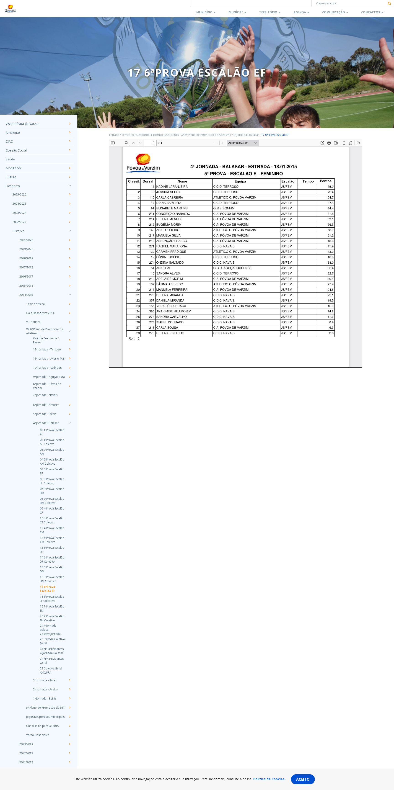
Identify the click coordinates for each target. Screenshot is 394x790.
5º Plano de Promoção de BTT (45, 708)
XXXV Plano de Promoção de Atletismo (44, 331)
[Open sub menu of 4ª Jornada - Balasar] (69, 423)
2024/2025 (19, 204)
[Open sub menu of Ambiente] (69, 132)
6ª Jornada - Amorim (46, 405)
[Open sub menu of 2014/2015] (69, 294)
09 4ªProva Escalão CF (52, 511)
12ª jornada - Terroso (47, 349)
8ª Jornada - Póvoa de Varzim (47, 386)
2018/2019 (26, 258)
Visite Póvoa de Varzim (22, 123)
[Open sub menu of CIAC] (69, 141)
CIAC (9, 141)
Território (268, 12)
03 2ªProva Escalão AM (52, 452)
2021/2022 (26, 240)
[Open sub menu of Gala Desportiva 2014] (69, 313)
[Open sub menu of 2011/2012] (69, 762)
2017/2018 (26, 267)
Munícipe (236, 12)
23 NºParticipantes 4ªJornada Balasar (52, 651)
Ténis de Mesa (35, 304)
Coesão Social (16, 150)
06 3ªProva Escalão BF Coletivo (52, 481)
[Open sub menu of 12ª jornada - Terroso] (69, 349)
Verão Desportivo (37, 735)
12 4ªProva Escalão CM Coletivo (52, 540)
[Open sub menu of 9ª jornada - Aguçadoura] (69, 376)
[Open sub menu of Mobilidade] (69, 168)
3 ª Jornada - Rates (45, 680)
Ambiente (13, 132)
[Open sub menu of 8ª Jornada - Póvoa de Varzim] (69, 385)
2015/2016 (26, 286)
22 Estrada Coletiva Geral (52, 641)
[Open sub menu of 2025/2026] (69, 194)
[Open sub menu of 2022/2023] (69, 221)
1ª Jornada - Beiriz (44, 698)
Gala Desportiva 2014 (40, 313)
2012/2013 (26, 753)
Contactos (370, 12)
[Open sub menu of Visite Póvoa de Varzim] (69, 123)
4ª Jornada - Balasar (46, 423)
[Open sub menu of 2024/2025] (69, 203)
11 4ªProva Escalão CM (52, 530)
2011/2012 (26, 762)
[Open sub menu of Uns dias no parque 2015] (69, 725)
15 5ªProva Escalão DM (52, 569)
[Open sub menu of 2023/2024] (69, 212)
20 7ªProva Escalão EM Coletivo (52, 618)
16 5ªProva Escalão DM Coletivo (52, 579)
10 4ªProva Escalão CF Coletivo (52, 520)
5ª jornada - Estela (44, 414)
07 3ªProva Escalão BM (52, 491)
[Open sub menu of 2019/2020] (69, 249)
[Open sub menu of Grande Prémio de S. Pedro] (69, 340)
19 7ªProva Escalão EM (52, 608)
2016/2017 (26, 276)
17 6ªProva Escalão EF (47, 589)
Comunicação (333, 12)
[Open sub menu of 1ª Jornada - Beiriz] (69, 698)
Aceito (303, 779)
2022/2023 (19, 222)
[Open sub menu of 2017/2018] (69, 267)
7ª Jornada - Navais (45, 395)
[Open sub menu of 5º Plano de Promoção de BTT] (69, 707)
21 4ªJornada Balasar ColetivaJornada (50, 630)
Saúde (10, 159)
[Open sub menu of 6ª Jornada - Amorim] (69, 404)
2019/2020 (26, 249)
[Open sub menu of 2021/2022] (69, 240)
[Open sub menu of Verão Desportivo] (69, 735)
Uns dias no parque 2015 (42, 726)
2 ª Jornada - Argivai (45, 689)
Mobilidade (14, 168)
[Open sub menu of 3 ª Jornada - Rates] (69, 680)
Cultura (11, 177)
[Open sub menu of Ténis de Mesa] (69, 303)
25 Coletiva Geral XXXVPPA (51, 670)
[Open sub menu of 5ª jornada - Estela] (69, 413)
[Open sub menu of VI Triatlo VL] (69, 322)
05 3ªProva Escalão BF (52, 471)
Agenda (299, 12)
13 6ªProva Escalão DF (52, 550)
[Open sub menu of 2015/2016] (69, 285)
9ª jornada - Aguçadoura (49, 377)
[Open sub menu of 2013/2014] (69, 744)
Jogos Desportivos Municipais (45, 717)
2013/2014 (26, 744)
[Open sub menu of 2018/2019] (69, 258)
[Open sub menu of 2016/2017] (69, 276)
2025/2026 (19, 194)
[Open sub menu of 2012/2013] (69, 753)
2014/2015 (26, 295)
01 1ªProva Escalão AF (52, 432)
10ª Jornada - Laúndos (47, 368)
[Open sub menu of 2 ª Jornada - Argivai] (69, 689)
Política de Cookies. (269, 779)
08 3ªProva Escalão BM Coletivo (52, 501)
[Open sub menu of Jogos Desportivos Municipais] (69, 716)
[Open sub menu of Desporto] (69, 185)
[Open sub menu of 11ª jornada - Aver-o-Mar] (69, 358)
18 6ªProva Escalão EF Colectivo (52, 599)
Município (204, 12)
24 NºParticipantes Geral (52, 661)
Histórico (18, 231)
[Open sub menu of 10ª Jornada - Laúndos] (69, 367)
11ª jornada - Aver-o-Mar (49, 358)
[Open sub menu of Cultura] (69, 176)
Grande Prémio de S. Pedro (46, 340)
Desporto (13, 186)
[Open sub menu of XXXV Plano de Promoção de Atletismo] (69, 331)
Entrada (114, 135)
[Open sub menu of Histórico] (69, 230)
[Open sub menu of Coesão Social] (69, 150)
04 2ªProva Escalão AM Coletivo (52, 462)
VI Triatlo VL (33, 322)
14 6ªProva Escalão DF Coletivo (52, 560)
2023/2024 (19, 213)
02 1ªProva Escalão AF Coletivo (52, 442)
